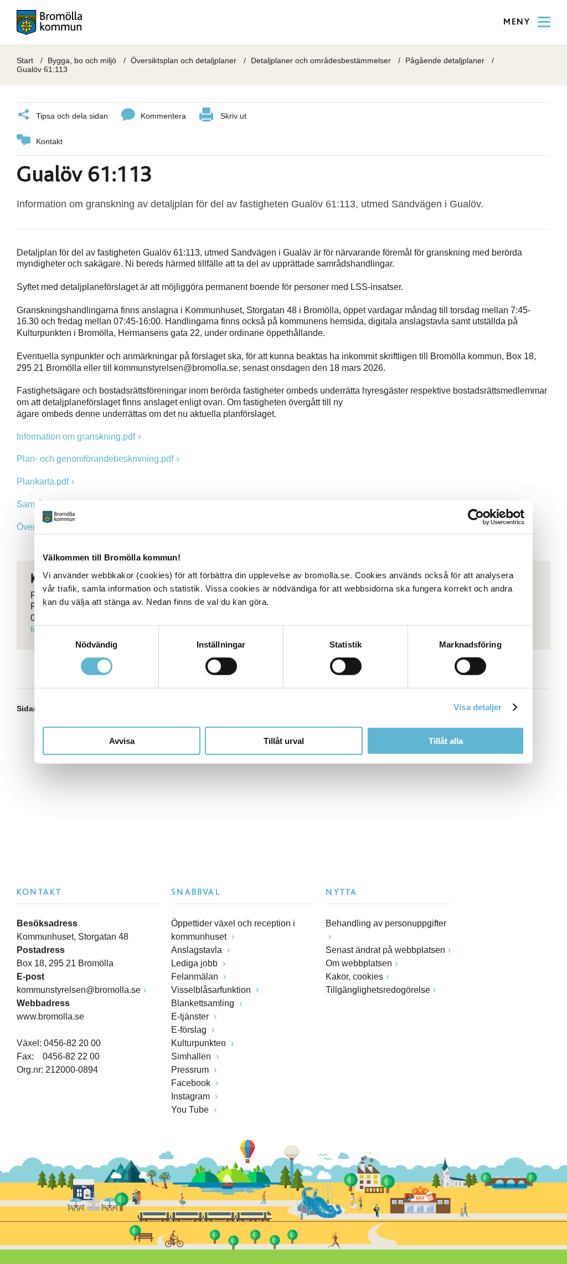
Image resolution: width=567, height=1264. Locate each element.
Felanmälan (195, 976)
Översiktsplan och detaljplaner (183, 60)
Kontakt (49, 141)
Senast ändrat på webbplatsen (385, 950)
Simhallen (192, 1056)
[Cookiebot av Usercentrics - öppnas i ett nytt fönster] (475, 517)
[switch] (221, 666)
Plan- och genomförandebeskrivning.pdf (95, 458)
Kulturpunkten (199, 1043)
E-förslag (190, 1029)
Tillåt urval (284, 740)
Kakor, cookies (354, 976)
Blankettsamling (203, 1003)
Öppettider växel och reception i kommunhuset (233, 930)
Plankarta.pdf (43, 481)
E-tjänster (191, 1016)
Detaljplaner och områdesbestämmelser (321, 60)
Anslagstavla (197, 950)
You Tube (191, 1109)
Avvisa (122, 740)
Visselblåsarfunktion (212, 990)
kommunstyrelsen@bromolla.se (79, 990)
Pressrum (191, 1069)
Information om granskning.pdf (76, 436)
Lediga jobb (195, 963)
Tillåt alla (446, 740)
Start (25, 60)
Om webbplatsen (359, 963)
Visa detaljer (477, 707)
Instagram (191, 1096)
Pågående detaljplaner (444, 60)
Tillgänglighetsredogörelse (378, 990)
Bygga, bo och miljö (82, 60)
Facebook (192, 1083)
